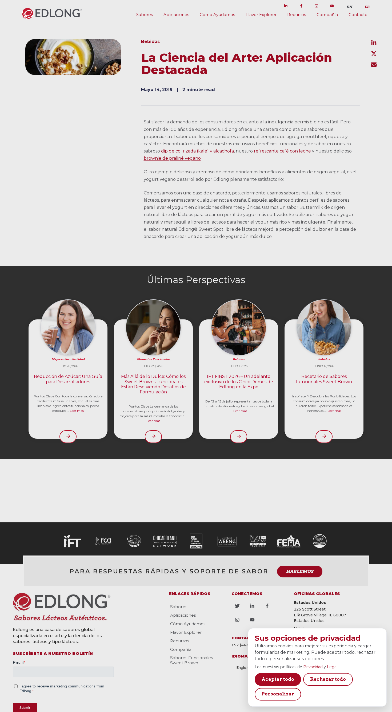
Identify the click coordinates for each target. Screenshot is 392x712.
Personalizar (278, 694)
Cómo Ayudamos (217, 14)
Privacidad (313, 666)
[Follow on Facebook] (301, 6)
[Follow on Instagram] (316, 6)
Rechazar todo (328, 679)
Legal (332, 666)
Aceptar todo (278, 679)
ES (367, 7)
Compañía (327, 14)
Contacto (358, 14)
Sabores (144, 14)
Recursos (296, 14)
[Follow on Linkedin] (286, 6)
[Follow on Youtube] (332, 6)
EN (349, 7)
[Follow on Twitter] (270, 6)
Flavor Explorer (261, 14)
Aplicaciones (176, 14)
